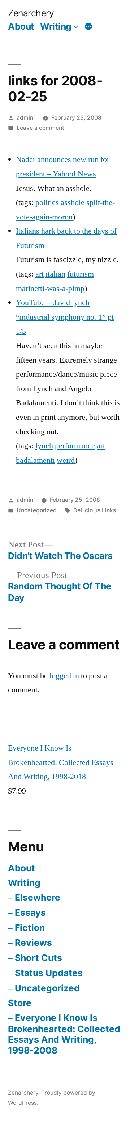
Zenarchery (31, 13)
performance (75, 446)
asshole (72, 202)
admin (25, 117)
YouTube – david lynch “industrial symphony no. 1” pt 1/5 (65, 317)
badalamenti (35, 460)
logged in (64, 676)
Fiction (30, 927)
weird (66, 460)
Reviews (33, 942)
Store (19, 1002)
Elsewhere (37, 897)
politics (47, 202)
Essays (30, 912)
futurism (80, 274)
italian (55, 274)
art (39, 274)
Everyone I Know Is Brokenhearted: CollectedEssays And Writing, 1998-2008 (64, 1034)
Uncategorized (47, 988)
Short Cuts (38, 957)
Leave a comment (40, 127)
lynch (44, 446)
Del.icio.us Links (94, 510)
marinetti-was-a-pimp (50, 288)
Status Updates (49, 972)
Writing (56, 26)
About (21, 26)
